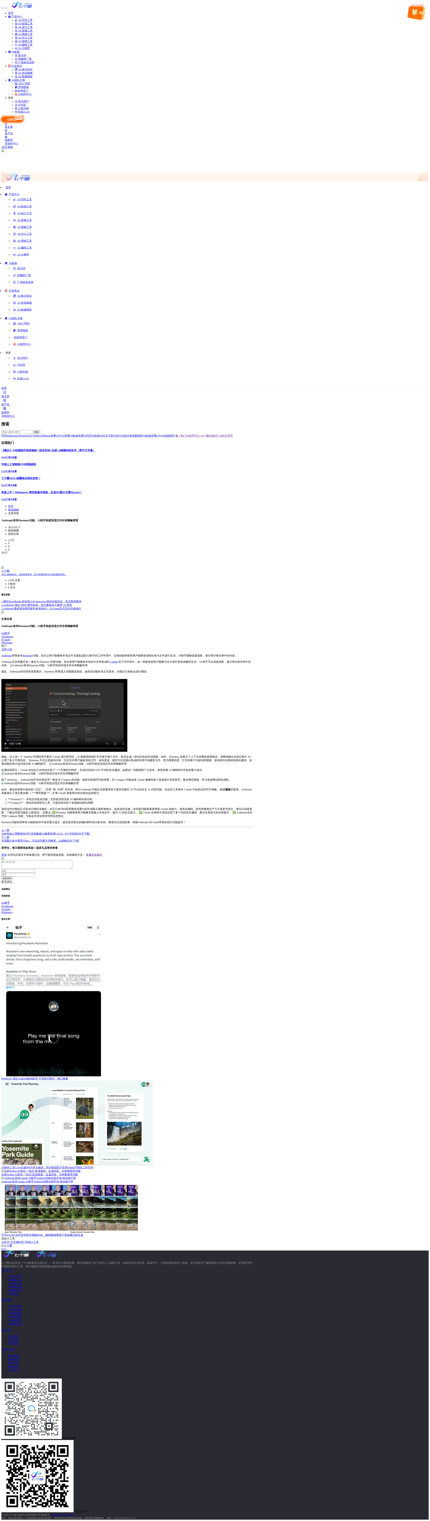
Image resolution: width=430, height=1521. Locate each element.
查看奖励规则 (94, 854)
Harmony (7, 642)
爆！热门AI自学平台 (187, 435)
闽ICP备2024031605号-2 (62, 1515)
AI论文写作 (226, 435)
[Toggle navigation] (2, 8)
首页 (10, 506)
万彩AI (112, 435)
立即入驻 (6, 649)
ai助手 (5, 633)
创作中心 (12, 143)
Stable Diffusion (42, 435)
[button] (12, 195)
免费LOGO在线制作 (163, 435)
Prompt (23, 435)
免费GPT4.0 (57, 435)
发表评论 (7, 878)
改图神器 (137, 435)
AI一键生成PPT (209, 435)
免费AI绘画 (71, 435)
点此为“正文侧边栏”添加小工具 (20, 1242)
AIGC (30, 435)
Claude (5, 639)
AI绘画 (96, 435)
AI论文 (104, 435)
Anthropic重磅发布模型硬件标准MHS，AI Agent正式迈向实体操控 (41, 608)
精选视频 (13, 509)
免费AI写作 (85, 435)
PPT (118, 435)
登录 (4, 388)
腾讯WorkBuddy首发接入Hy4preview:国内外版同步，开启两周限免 (41, 601)
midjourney (13, 435)
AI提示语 (126, 435)
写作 (4, 435)
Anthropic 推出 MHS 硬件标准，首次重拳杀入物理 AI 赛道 (36, 605)
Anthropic (7, 636)
